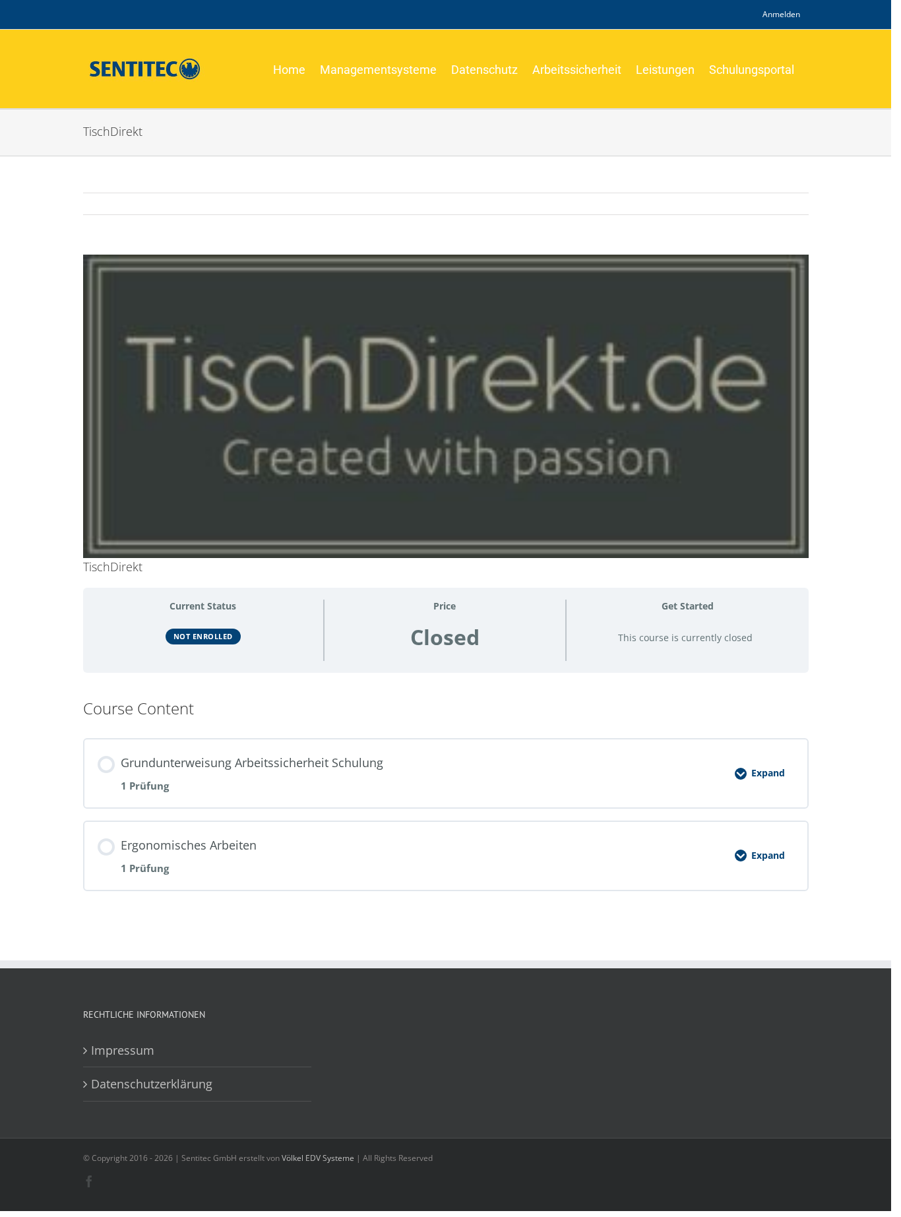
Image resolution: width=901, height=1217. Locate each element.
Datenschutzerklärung (151, 1084)
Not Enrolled (203, 636)
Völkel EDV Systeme (318, 1158)
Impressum (122, 1050)
